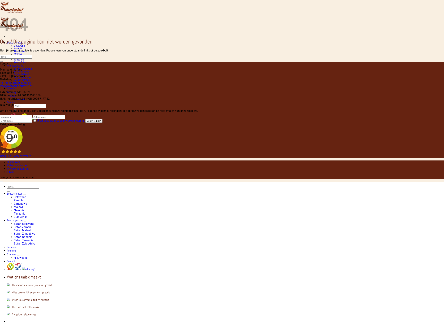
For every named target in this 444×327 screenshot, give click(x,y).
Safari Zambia (21, 71)
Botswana (19, 45)
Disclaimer (13, 162)
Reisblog (11, 250)
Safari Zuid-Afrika (25, 243)
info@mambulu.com (12, 86)
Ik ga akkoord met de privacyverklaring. (61, 120)
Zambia (18, 48)
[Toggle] (24, 194)
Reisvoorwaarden (17, 165)
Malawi (18, 54)
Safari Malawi (22, 230)
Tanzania (19, 59)
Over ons (11, 254)
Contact (11, 102)
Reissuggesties (15, 65)
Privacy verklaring (18, 168)
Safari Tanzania (22, 82)
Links (10, 172)
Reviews (11, 88)
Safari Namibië (22, 80)
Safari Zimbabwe (24, 233)
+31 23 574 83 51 (11, 82)
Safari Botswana (23, 68)
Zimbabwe (20, 203)
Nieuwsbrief (21, 257)
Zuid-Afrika (20, 62)
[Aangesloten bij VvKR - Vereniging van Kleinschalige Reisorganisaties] (28, 269)
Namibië (19, 210)
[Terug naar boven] (1, 181)
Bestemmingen (14, 193)
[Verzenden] (1, 61)
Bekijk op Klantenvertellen (15, 156)
